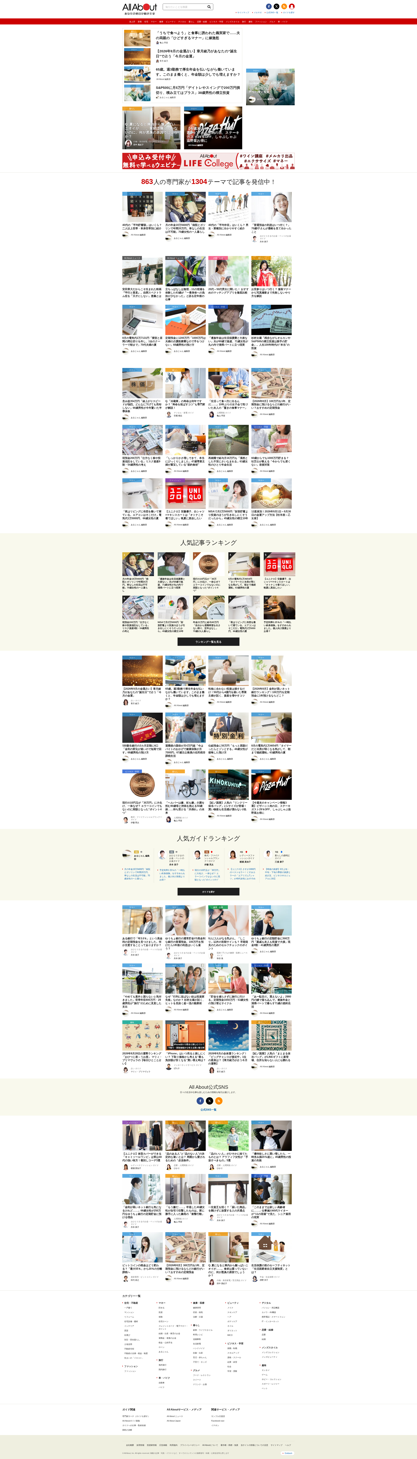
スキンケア (232, 1312)
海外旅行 (162, 1365)
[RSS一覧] (284, 6)
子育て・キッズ (200, 1362)
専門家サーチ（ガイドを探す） (136, 1416)
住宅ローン (163, 1321)
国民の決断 (127, 1430)
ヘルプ (288, 1445)
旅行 (244, 22)
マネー (154, 22)
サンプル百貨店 (218, 1416)
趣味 (250, 22)
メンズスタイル (232, 22)
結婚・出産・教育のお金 (169, 1333)
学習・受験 (232, 1371)
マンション (129, 1312)
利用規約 (174, 1445)
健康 (161, 22)
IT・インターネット (270, 1321)
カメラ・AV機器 (269, 1312)
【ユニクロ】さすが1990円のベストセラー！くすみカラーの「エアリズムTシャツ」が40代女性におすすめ (243, 874)
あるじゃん (163, 1352)
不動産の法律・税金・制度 (136, 1353)
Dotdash (288, 1453)
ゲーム (265, 1375)
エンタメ (266, 1370)
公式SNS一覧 (272, 12)
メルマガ (258, 12)
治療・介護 (198, 1317)
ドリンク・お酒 (200, 1384)
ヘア (229, 1317)
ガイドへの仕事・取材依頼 (134, 1425)
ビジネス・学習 (216, 22)
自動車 (162, 1383)
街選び (127, 1335)
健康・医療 (198, 1303)
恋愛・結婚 (202, 22)
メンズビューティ (269, 1357)
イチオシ (215, 1425)
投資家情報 (152, 1445)
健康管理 (197, 1308)
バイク (162, 1387)
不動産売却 (129, 1349)
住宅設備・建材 (131, 1321)
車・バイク (283, 22)
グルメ (272, 22)
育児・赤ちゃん (200, 1357)
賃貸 (126, 1330)
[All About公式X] (276, 6)
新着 (140, 22)
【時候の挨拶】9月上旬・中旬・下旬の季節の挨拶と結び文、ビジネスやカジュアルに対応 (277, 874)
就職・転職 (232, 1348)
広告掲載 (163, 1445)
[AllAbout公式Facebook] (269, 6)
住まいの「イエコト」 (134, 1358)
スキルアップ (233, 1353)
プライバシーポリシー (190, 1445)
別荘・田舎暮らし (132, 1340)
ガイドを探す (289, 12)
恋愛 (264, 1335)
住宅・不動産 (131, 1303)
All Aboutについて (210, 1445)
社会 (229, 1366)
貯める (162, 1308)
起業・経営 (232, 1362)
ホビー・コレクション (271, 1379)
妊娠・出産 (198, 1353)
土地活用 (128, 1344)
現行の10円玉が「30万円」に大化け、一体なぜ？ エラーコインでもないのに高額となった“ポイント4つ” (207, 875)
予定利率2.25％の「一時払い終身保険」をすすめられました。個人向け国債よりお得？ (172, 875)
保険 (161, 1317)
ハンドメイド (199, 1348)
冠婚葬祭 (197, 1339)
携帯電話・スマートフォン (273, 1317)
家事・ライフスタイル (203, 1330)
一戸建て (128, 1308)
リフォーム (129, 1317)
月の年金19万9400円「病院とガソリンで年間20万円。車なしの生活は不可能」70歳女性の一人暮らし (137, 874)
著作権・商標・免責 (229, 1445)
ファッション (261, 22)
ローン (162, 1347)
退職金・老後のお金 (167, 1338)
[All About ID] (292, 7)
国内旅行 (162, 1369)
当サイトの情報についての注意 (254, 1445)
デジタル (182, 22)
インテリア (129, 1326)
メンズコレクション (270, 1352)
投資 (161, 1312)
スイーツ (197, 1380)
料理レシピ (198, 1335)
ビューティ (171, 22)
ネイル (230, 1326)
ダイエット (232, 1330)
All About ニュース (175, 1416)
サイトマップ (243, 12)
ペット (265, 1388)
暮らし (191, 22)
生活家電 (197, 1344)
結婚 (264, 1339)
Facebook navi (217, 1421)
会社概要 (130, 1445)
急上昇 (132, 22)
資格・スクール (234, 1357)
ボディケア (232, 1321)
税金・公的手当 (165, 1343)
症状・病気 (198, 1312)
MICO (229, 1335)
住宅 (146, 22)
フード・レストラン (202, 1375)
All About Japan (174, 1421)
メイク (230, 1308)
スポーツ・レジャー (270, 1384)
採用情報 (140, 1445)
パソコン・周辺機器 (270, 1308)
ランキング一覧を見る (208, 641)
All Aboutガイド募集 (131, 1421)
